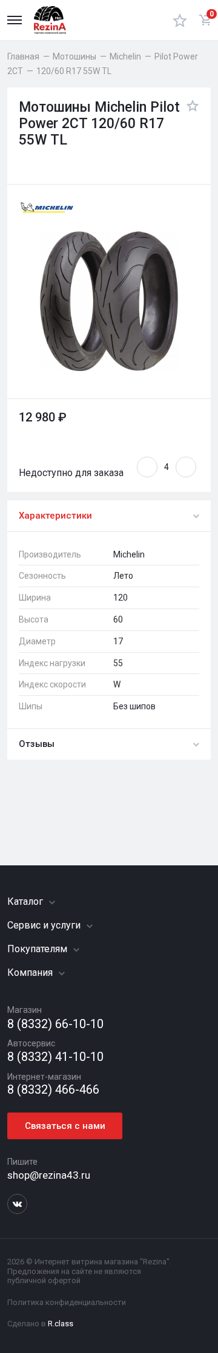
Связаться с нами (65, 1125)
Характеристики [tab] (55, 515)
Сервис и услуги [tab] (45, 925)
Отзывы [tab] (36, 743)
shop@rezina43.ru (48, 1175)
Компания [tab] (31, 972)
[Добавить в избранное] (189, 124)
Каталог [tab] (26, 901)
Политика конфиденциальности (66, 1302)
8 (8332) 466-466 (53, 1090)
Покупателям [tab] (38, 949)
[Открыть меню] (14, 20)
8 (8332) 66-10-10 (55, 1024)
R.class (60, 1323)
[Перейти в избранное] (180, 20)
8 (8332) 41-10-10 (55, 1057)
